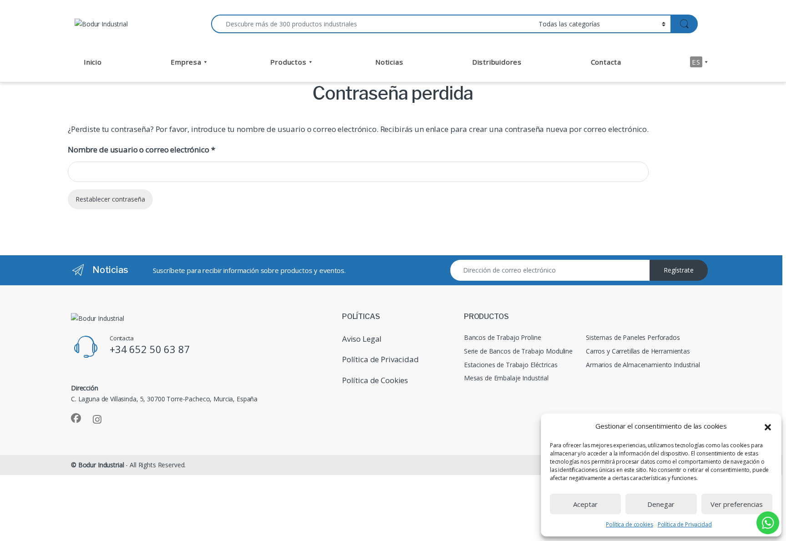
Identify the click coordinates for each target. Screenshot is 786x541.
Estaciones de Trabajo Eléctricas (511, 364)
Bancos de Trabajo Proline (502, 337)
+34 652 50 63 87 (150, 349)
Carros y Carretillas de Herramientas (638, 351)
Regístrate (679, 270)
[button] (767, 426)
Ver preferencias (736, 504)
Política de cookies (629, 524)
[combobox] (372, 24)
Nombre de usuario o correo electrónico (141, 150)
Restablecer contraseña (110, 199)
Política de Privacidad (685, 524)
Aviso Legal (362, 339)
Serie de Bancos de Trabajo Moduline (518, 351)
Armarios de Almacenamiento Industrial (643, 364)
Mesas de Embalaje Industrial (506, 378)
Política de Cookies (375, 380)
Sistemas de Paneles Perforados (633, 337)
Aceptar (585, 504)
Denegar (661, 504)
